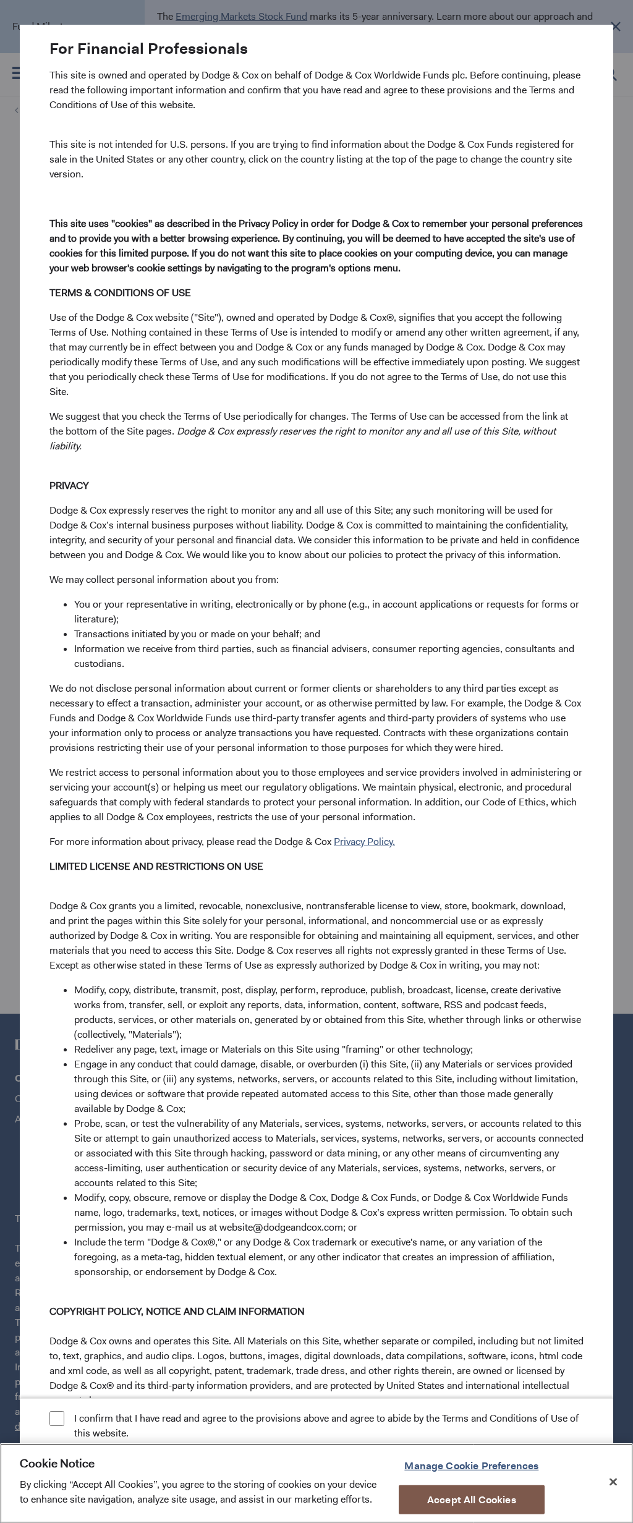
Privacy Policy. (364, 841)
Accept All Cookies (471, 1499)
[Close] (613, 1481)
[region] (316, 1483)
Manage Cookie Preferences (471, 1465)
